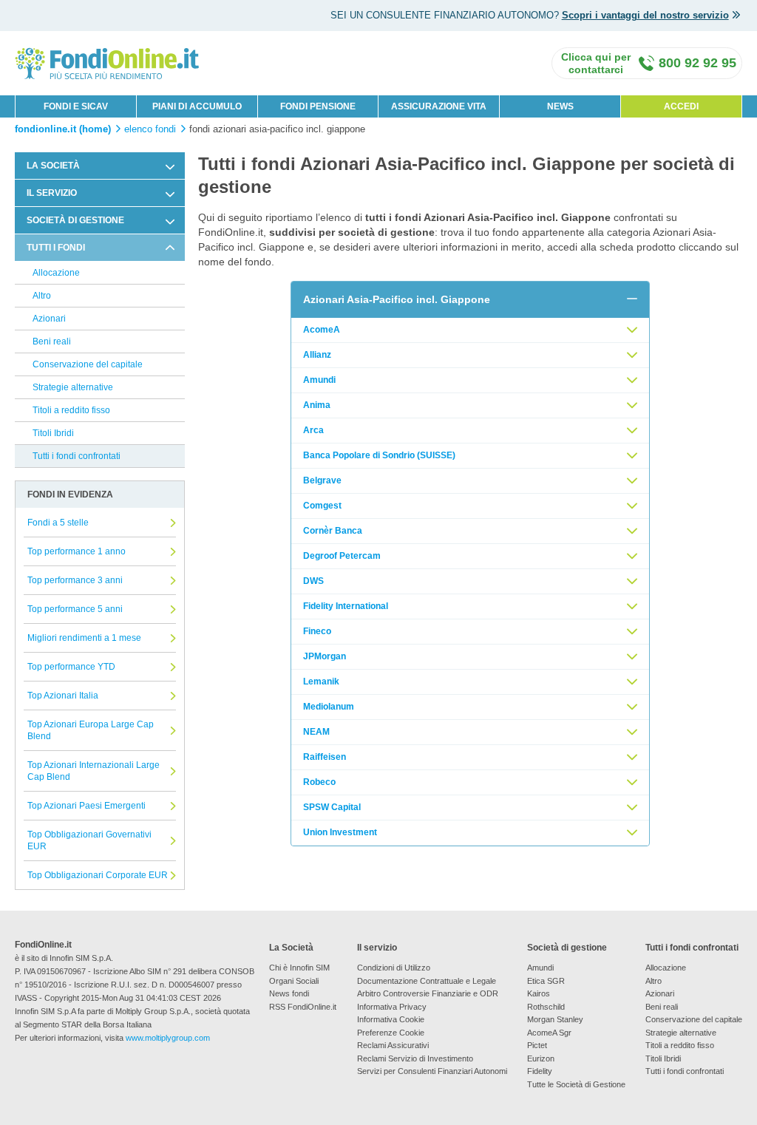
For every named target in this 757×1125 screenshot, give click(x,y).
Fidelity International (345, 606)
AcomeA (321, 329)
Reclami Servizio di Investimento (415, 1058)
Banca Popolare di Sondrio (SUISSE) (379, 455)
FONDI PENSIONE (318, 106)
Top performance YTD (71, 667)
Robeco (319, 782)
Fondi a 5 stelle (58, 522)
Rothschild (546, 1006)
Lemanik (321, 681)
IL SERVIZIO (52, 193)
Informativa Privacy (392, 1006)
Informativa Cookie (390, 1019)
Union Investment (340, 832)
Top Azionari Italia (62, 695)
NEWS (560, 106)
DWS (313, 581)
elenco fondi (150, 129)
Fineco (317, 631)
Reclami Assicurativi (393, 1045)
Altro (42, 295)
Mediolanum (328, 706)
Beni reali (52, 341)
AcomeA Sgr (549, 1032)
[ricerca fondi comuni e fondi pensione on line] (107, 62)
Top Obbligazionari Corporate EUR (97, 875)
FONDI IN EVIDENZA (70, 494)
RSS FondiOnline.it (302, 1006)
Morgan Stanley (555, 1019)
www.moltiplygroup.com (168, 1037)
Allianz (317, 355)
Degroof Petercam (342, 556)
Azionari (49, 318)
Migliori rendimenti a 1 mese (84, 638)
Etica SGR (546, 980)
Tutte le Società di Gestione (576, 1084)
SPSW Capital (332, 807)
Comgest (322, 505)
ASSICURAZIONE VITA (438, 106)
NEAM (316, 732)
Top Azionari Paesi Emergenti (86, 806)
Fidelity (539, 1071)
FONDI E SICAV (76, 106)
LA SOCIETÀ (53, 165)
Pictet (537, 1045)
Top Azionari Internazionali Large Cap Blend (93, 771)
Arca (313, 430)
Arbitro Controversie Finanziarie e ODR (427, 993)
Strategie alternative (73, 387)
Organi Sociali (294, 980)
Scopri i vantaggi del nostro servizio (645, 15)
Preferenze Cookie (390, 1032)
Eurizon (540, 1058)
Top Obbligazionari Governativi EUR (89, 840)
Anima (316, 405)
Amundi (319, 380)
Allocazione (56, 273)
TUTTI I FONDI (56, 247)
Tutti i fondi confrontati (76, 456)
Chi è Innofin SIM (299, 967)
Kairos (538, 993)
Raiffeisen (324, 757)
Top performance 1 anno (76, 551)
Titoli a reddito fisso (71, 410)
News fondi (289, 993)
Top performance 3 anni (75, 580)
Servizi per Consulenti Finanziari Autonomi (432, 1071)
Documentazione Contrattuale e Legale (426, 980)
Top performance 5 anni (75, 609)
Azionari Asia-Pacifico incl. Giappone (396, 299)
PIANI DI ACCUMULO (197, 106)
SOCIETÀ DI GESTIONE (75, 220)
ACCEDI (681, 106)
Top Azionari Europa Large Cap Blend (90, 730)
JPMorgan (324, 656)
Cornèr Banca (332, 531)
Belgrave (322, 480)
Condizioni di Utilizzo (393, 967)
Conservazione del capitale (88, 364)
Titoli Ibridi (53, 433)
